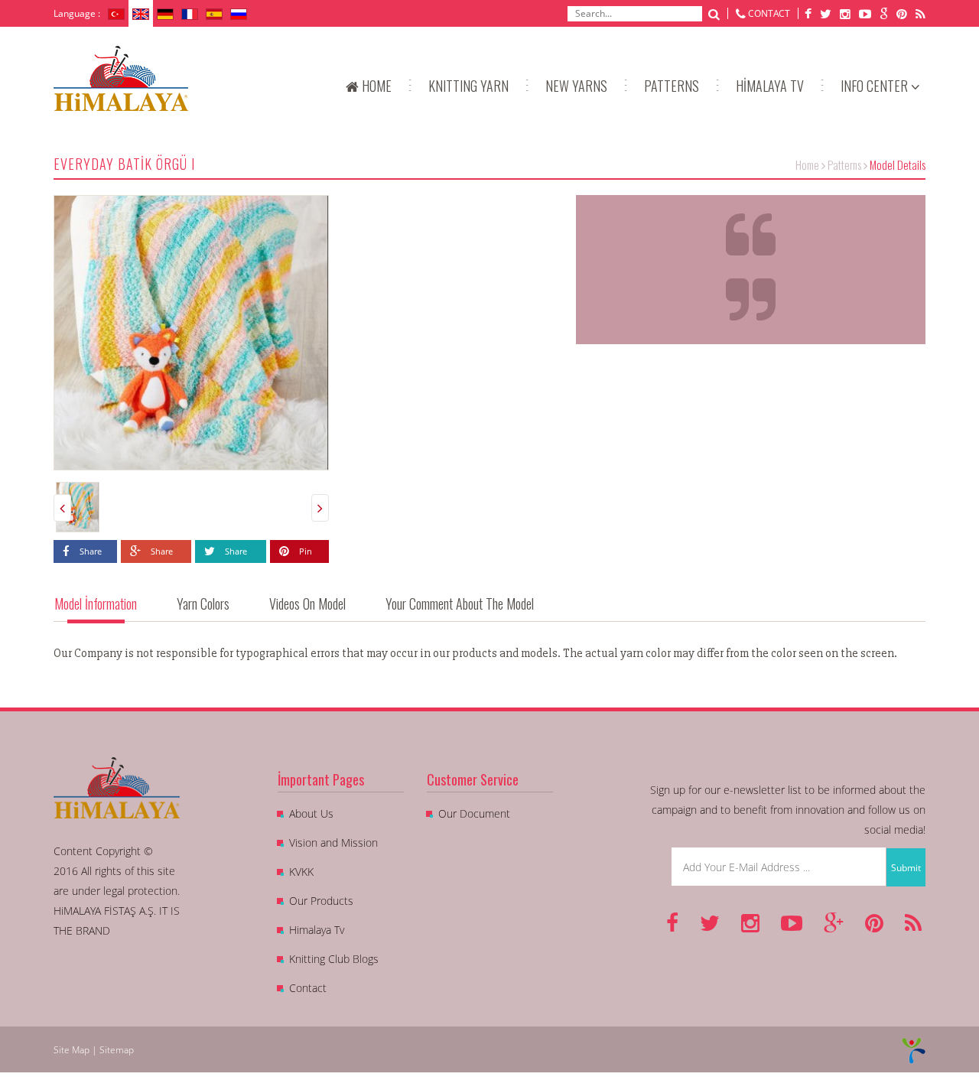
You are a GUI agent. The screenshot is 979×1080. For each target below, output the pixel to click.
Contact (308, 988)
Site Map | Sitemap (94, 1049)
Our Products (321, 900)
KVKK (301, 871)
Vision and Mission (333, 842)
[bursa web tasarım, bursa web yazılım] (913, 1049)
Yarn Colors (203, 603)
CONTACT (769, 13)
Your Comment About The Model (459, 603)
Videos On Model (307, 603)
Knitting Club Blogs (334, 959)
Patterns (844, 164)
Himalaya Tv (316, 929)
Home (807, 164)
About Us (311, 813)
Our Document (474, 813)
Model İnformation (95, 603)
